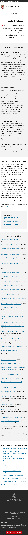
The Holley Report (6, 432)
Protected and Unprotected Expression (14, 478)
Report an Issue (14, 520)
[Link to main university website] (14, 502)
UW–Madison (10, 1)
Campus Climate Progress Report (11, 239)
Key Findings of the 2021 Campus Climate (13, 218)
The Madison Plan (6, 426)
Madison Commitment (7, 410)
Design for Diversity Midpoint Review (11, 417)
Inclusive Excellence (12, 6)
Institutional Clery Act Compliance (13, 475)
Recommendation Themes (8, 360)
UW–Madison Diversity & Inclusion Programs (13, 298)
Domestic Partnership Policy (9, 387)
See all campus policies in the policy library (13, 485)
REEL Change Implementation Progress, (12, 326)
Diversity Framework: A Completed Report (13, 339)
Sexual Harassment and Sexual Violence (14, 481)
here (6, 206)
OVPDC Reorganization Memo (10, 374)
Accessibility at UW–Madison (14, 518)
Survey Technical (10, 224)
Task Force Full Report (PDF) (12, 221)
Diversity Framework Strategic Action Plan (13, 331)
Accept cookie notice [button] (14, 532)
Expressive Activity (8, 461)
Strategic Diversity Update (9, 363)
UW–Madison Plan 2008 (8, 391)
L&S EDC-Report (6, 396)
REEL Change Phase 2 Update (10, 282)
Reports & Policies (14, 516)
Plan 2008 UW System (7, 404)
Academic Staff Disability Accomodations (15, 448)
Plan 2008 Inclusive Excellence (10, 378)
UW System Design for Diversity (10, 421)
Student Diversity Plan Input (9, 350)
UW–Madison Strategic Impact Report (12, 346)
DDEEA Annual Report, (8, 294)
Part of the (14, 507)
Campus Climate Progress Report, (11, 276)
